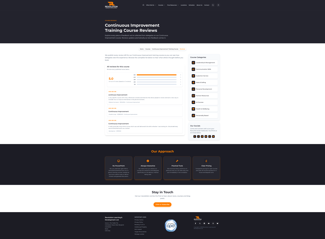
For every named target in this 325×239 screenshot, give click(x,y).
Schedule (192, 5)
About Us (199, 5)
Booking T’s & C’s (140, 224)
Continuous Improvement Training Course (165, 49)
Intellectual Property (141, 227)
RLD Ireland (138, 229)
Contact (206, 5)
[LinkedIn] (204, 223)
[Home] (143, 5)
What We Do (150, 5)
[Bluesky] (217, 223)
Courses (160, 5)
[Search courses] (213, 5)
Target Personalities (140, 231)
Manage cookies (139, 234)
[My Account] (218, 5)
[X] (200, 223)
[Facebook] (195, 223)
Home (142, 49)
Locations (184, 5)
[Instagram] (213, 223)
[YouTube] (208, 223)
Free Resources (172, 5)
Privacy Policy (139, 222)
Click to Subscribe (162, 204)
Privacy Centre (139, 220)
